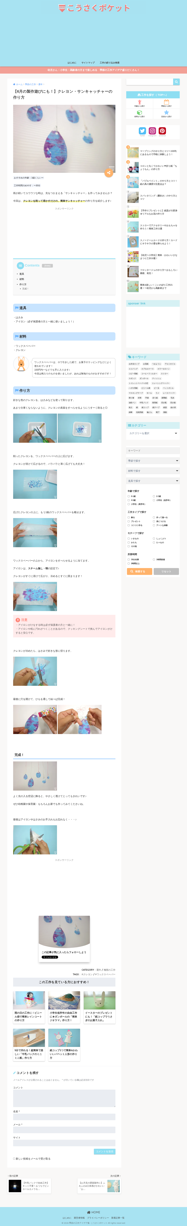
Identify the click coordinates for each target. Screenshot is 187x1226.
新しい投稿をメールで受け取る (33, 1158)
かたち (134, 542)
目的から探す (166, 116)
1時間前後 (160, 559)
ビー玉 (156, 388)
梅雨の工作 (109, 969)
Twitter (142, 136)
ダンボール (144, 378)
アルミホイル (170, 364)
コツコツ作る (136, 525)
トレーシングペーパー (160, 383)
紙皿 (165, 407)
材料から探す (139, 116)
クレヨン (88, 974)
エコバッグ (133, 369)
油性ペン (132, 403)
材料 (21, 279)
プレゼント (136, 521)
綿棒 (130, 412)
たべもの (160, 542)
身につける (161, 521)
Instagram (152, 136)
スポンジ (132, 378)
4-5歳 (133, 500)
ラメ (157, 393)
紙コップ (145, 407)
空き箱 (173, 403)
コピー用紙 (133, 374)
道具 (21, 274)
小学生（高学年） (138, 504)
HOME (95, 1212)
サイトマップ (88, 62)
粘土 (130, 407)
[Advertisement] (93, 37)
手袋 (147, 398)
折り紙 (155, 398)
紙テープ (156, 407)
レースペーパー (169, 393)
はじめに (72, 62)
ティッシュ (156, 378)
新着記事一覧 (117, 1218)
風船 (165, 412)
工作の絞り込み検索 (110, 62)
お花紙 (145, 364)
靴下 (158, 412)
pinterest (162, 136)
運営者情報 (79, 1218)
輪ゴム (149, 412)
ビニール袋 (145, 388)
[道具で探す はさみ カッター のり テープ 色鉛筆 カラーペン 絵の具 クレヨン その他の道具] (153, 482)
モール (149, 393)
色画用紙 (139, 412)
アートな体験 (162, 525)
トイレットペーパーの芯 (138, 383)
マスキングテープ (136, 393)
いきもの (135, 538)
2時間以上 (135, 563)
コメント (18, 1087)
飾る (133, 517)
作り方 (22, 284)
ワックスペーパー (106, 974)
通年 (98, 969)
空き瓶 (164, 403)
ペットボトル (168, 388)
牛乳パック (144, 403)
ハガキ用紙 (133, 388)
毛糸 (172, 398)
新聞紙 (164, 398)
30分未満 (135, 559)
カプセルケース (147, 369)
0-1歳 (133, 496)
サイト (17, 1137)
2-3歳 (158, 496)
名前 (16, 1111)
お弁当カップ (134, 364)
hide (47, 265)
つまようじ (156, 364)
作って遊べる (162, 517)
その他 (134, 546)
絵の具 (173, 407)
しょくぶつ (161, 538)
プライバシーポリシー (98, 1218)
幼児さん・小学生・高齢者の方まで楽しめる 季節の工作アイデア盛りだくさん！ (94, 70)
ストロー (164, 374)
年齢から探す (139, 106)
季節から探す (166, 106)
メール (17, 1124)
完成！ (25, 288)
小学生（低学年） (164, 500)
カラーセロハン (163, 369)
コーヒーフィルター (149, 374)
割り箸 (131, 398)
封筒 (139, 398)
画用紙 (154, 403)
